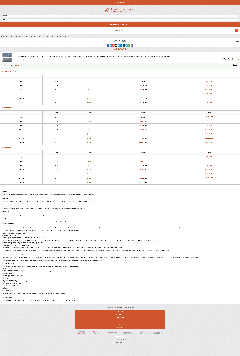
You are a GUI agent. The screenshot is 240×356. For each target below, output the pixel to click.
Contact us (120, 327)
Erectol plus (20, 67)
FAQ (120, 321)
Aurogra (17, 65)
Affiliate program (120, 335)
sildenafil (32, 59)
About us (120, 311)
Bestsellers (120, 314)
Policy (120, 324)
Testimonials (120, 317)
